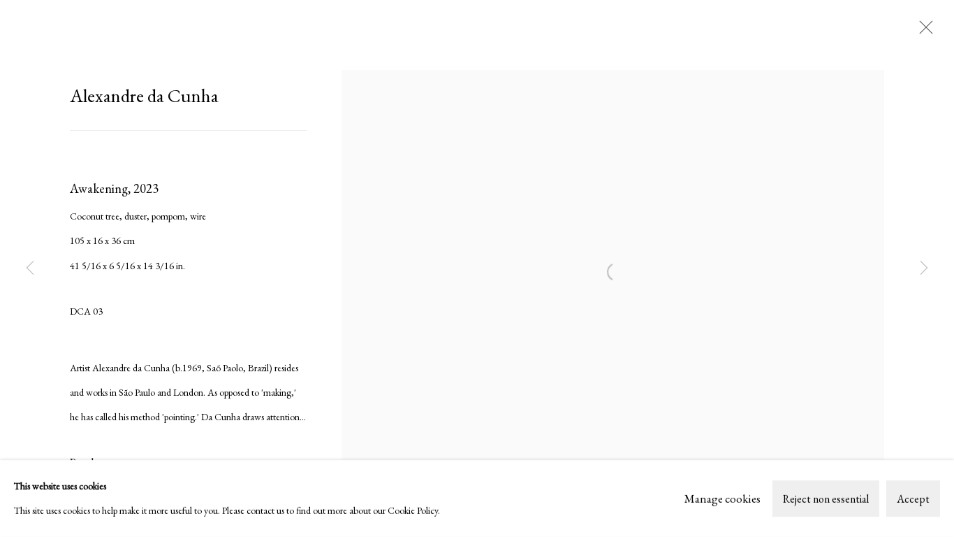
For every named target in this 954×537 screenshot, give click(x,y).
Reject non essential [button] (826, 499)
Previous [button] (30, 268)
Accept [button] (913, 499)
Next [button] (924, 268)
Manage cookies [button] (722, 498)
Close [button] (922, 31)
